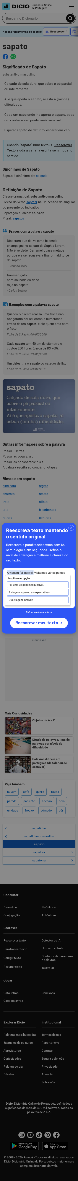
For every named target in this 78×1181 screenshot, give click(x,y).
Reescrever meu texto (36, 622)
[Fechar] (71, 528)
